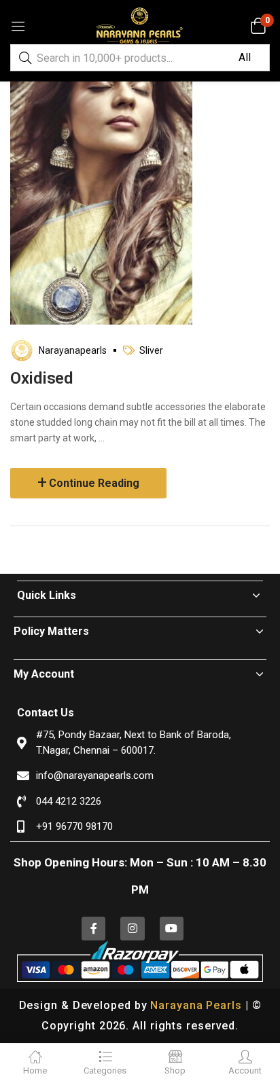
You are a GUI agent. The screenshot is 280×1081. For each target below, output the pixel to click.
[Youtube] (171, 928)
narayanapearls (73, 350)
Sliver (151, 350)
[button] (257, 26)
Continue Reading (94, 483)
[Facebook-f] (93, 928)
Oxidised (41, 378)
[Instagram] (132, 928)
